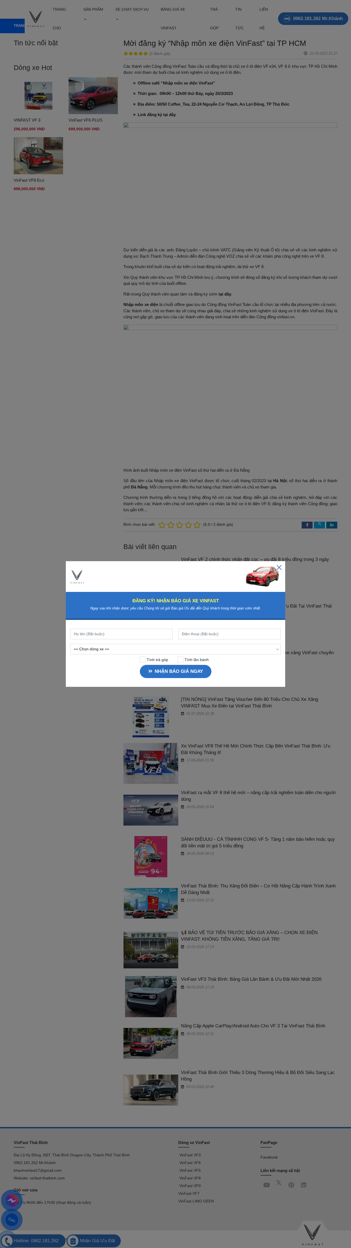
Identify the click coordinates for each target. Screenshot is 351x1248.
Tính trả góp (157, 659)
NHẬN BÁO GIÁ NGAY (179, 671)
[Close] (279, 567)
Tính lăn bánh (196, 659)
